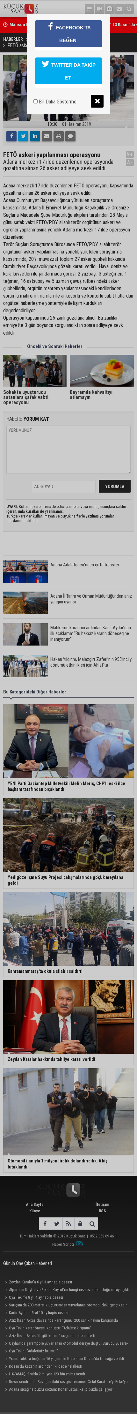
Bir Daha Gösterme (57, 102)
